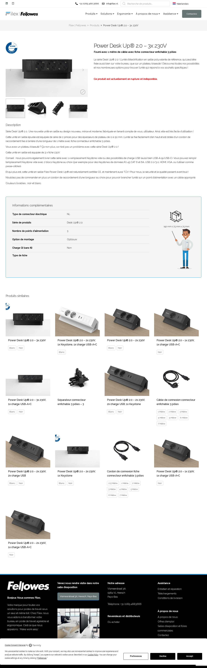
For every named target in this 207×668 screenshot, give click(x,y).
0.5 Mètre (112, 483)
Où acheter (114, 622)
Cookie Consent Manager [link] (15, 645)
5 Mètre (172, 417)
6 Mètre (183, 417)
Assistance (169, 13)
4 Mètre (161, 417)
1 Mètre (161, 411)
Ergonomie (124, 13)
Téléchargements (167, 593)
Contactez (191, 14)
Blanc (12, 348)
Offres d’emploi (166, 621)
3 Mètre (183, 411)
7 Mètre (161, 423)
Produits (90, 13)
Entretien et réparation (170, 589)
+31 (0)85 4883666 (131, 604)
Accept (189, 656)
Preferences (136, 656)
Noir (21, 348)
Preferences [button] (42, 658)
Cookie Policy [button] (93, 655)
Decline (162, 656)
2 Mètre (172, 411)
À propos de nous (147, 13)
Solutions (106, 13)
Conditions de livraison (170, 598)
